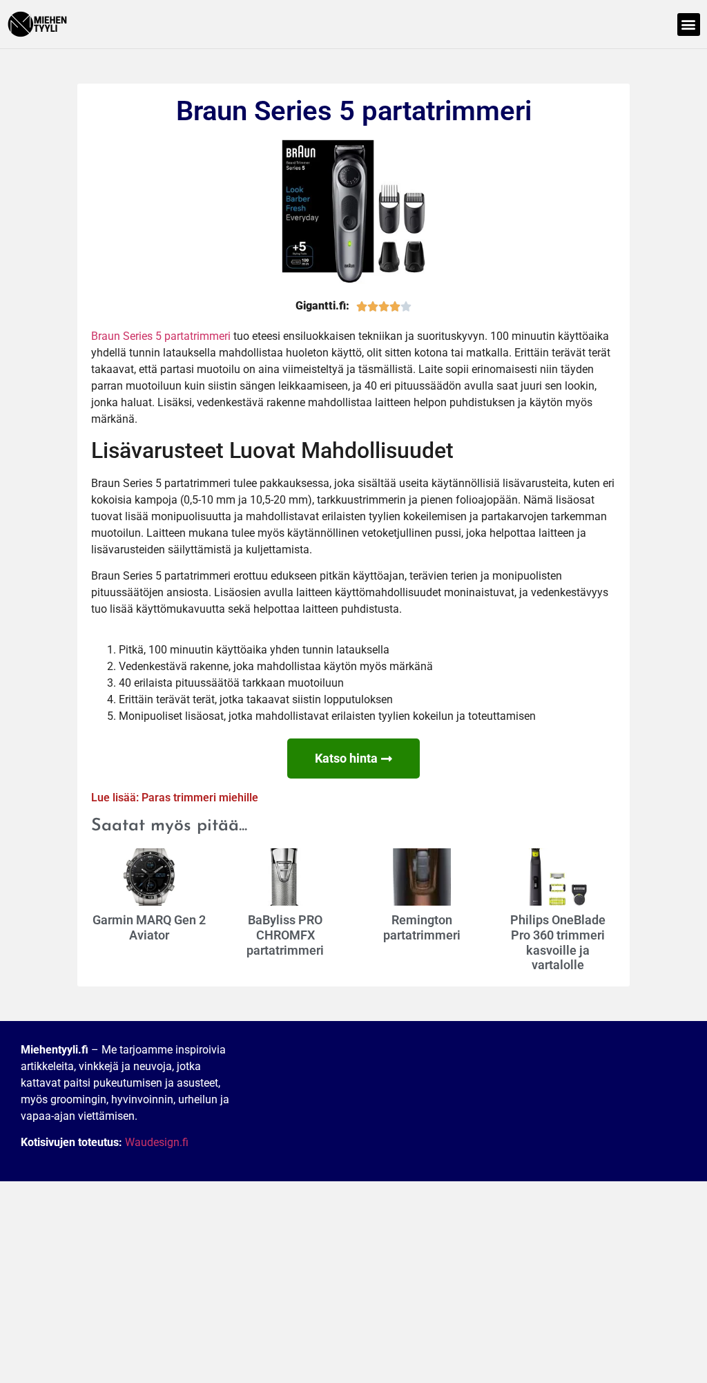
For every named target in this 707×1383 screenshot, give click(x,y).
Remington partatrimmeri (422, 927)
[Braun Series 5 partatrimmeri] (353, 211)
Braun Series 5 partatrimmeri (161, 336)
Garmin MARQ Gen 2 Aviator (149, 927)
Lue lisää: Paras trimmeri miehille (174, 797)
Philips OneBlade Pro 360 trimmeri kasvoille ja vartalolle (558, 942)
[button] (688, 24)
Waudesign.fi (156, 1142)
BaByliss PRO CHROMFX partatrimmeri (285, 935)
